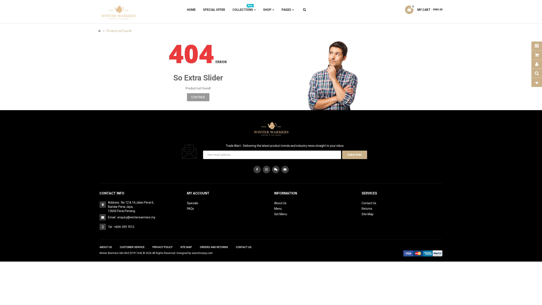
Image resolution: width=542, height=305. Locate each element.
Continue (198, 97)
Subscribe (354, 154)
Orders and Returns (214, 247)
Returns (367, 208)
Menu (278, 208)
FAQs (190, 208)
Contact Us (369, 203)
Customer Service (132, 247)
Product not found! (118, 30)
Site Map (367, 214)
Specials (192, 203)
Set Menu (280, 214)
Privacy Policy (162, 247)
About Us (280, 203)
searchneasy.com (202, 253)
